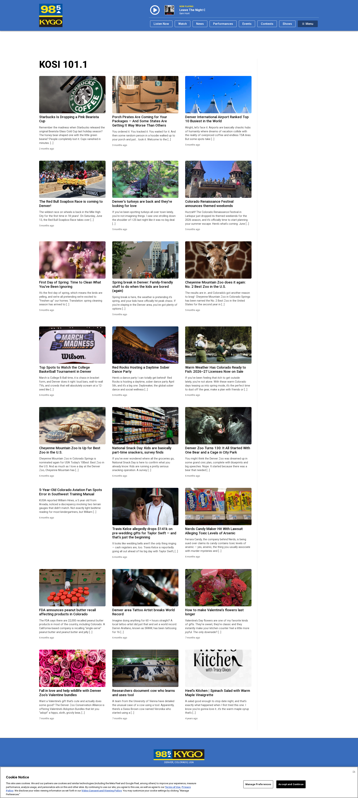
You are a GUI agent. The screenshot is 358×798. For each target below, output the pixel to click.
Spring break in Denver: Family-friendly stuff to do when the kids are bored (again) (142, 286)
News (200, 24)
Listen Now (161, 24)
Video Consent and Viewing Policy (101, 790)
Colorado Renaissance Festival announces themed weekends (209, 203)
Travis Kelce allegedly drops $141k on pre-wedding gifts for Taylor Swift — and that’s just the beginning (144, 533)
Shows (287, 24)
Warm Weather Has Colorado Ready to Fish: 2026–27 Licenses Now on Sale (215, 369)
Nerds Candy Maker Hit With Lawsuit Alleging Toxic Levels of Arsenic (214, 531)
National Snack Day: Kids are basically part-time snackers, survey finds (141, 450)
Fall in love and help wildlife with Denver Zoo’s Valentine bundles (70, 693)
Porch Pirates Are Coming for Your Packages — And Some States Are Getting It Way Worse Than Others (139, 121)
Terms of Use (172, 786)
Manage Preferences (258, 784)
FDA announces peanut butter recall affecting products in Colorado (67, 612)
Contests (267, 24)
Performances (223, 24)
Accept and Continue (290, 784)
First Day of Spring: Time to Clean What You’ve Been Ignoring (70, 284)
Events (247, 24)
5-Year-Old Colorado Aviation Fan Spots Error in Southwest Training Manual (70, 492)
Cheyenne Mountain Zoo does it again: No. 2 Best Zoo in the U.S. (215, 284)
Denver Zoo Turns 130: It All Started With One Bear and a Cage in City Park (217, 450)
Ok (354, 771)
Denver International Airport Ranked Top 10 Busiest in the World (217, 119)
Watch (182, 24)
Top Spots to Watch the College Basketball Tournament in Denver (65, 369)
